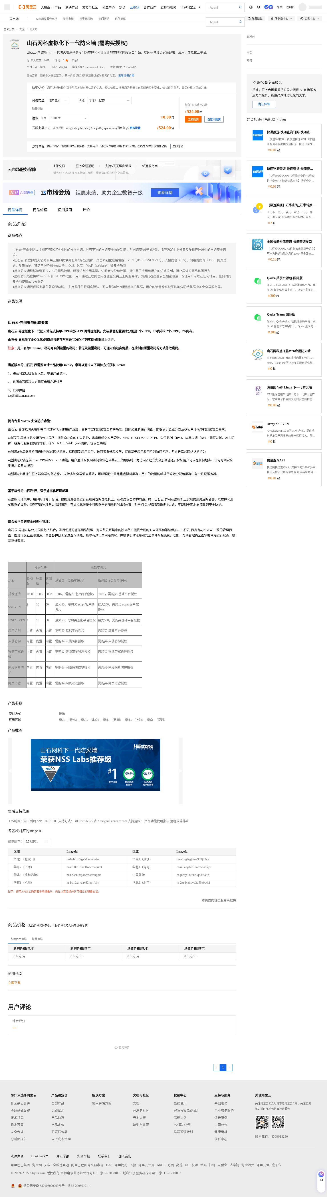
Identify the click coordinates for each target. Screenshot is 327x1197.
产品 (58, 7)
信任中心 (220, 1139)
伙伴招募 (120, 18)
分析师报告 (19, 1139)
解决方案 (71, 7)
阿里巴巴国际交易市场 (87, 1165)
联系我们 (104, 1156)
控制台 (291, 7)
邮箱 (249, 60)
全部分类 (9, 29)
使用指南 (65, 210)
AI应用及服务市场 (46, 18)
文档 (136, 1103)
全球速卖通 (61, 1165)
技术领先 (17, 1117)
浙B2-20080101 (111, 1173)
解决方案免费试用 (187, 1110)
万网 (171, 1165)
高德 (179, 1165)
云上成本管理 (61, 1139)
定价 (122, 7)
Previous (10, 771)
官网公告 (220, 1125)
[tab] (18, 939)
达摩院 (234, 1165)
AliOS (161, 1165)
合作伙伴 (150, 7)
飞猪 (133, 1165)
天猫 (47, 1165)
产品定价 (57, 1125)
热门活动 (104, 18)
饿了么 (276, 1165)
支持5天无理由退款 (118, 166)
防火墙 (34, 29)
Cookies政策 (40, 1156)
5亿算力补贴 (183, 1125)
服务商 (251, 36)
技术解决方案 (101, 1103)
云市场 (134, 7)
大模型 (45, 7)
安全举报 (83, 1156)
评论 (86, 210)
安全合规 (17, 1132)
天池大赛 (139, 1117)
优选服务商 (150, 166)
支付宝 (222, 1165)
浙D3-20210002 (170, 1173)
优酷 (203, 1165)
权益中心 (108, 7)
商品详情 (15, 210)
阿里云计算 (146, 1165)
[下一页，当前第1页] (229, 1067)
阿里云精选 (86, 18)
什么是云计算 (20, 1103)
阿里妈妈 (121, 1165)
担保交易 (58, 166)
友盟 (195, 1165)
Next (181, 771)
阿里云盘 (262, 1165)
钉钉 (212, 1165)
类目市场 (68, 18)
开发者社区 (141, 1110)
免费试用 (57, 1110)
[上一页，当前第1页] (217, 1067)
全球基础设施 (20, 1110)
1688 (109, 1165)
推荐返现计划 (183, 1132)
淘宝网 (37, 1165)
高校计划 (180, 1117)
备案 (280, 7)
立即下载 (14, 982)
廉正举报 (63, 1156)
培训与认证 (141, 1125)
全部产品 (57, 1103)
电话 (249, 52)
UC (187, 1165)
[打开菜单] (7, 7)
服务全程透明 (85, 166)
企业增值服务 (224, 1110)
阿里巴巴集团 (20, 1165)
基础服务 (220, 1103)
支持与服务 (168, 7)
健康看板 (220, 1132)
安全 (22, 29)
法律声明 (17, 1156)
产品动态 (57, 1117)
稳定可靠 (17, 1125)
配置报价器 (59, 1132)
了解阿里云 (188, 7)
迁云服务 (220, 1117)
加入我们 (125, 1156)
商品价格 (40, 210)
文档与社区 (90, 7)
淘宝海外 (247, 1165)
